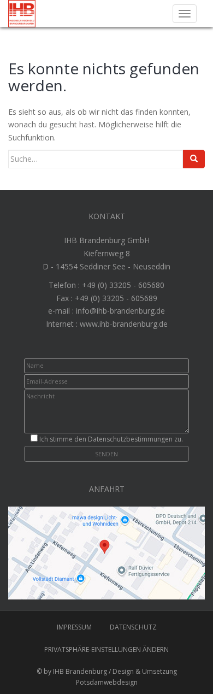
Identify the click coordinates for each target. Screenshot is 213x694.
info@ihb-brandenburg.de (120, 310)
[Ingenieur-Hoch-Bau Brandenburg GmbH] (22, 13)
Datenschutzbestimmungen (130, 439)
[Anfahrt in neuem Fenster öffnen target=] (106, 552)
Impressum (74, 627)
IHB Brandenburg (80, 671)
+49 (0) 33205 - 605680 (123, 285)
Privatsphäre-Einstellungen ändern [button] (106, 649)
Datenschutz (133, 627)
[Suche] (194, 159)
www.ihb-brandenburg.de (124, 324)
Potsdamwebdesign (107, 682)
